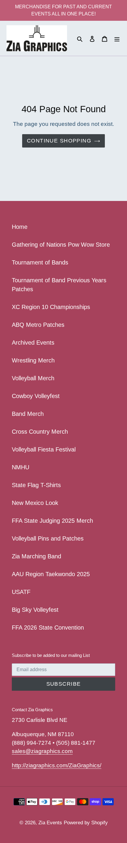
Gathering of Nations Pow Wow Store (61, 244)
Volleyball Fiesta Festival (44, 449)
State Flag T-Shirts (36, 485)
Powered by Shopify (86, 822)
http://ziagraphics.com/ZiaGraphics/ (56, 765)
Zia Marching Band (36, 556)
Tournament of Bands (40, 262)
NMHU (20, 467)
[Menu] (117, 38)
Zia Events (50, 822)
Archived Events (33, 342)
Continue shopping (59, 141)
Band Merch (28, 414)
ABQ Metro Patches (38, 324)
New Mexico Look (35, 503)
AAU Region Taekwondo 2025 (51, 574)
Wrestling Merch (33, 360)
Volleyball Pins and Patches (48, 538)
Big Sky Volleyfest (35, 609)
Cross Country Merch (40, 431)
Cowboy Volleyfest (36, 396)
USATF (21, 592)
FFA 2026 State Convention (48, 627)
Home (19, 227)
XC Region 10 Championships (51, 307)
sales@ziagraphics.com (42, 751)
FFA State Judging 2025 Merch (52, 520)
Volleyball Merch (33, 378)
